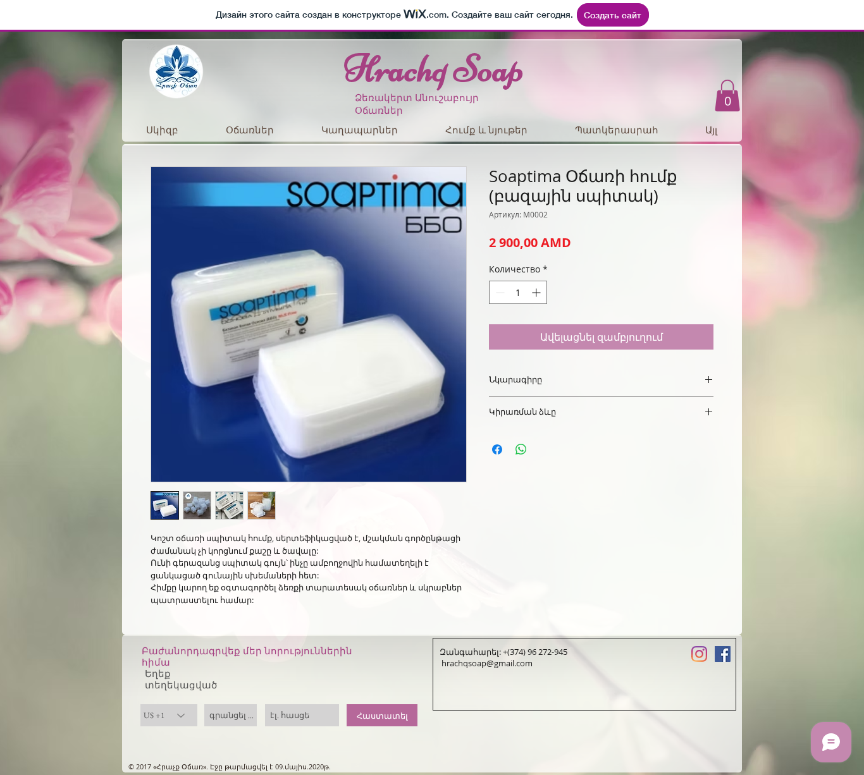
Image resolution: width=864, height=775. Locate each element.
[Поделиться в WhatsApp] (521, 449)
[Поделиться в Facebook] (497, 449)
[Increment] (537, 292)
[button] (727, 95)
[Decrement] (499, 292)
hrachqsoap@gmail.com (486, 663)
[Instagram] (699, 654)
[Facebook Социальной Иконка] (723, 654)
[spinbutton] (518, 292)
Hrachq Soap (434, 69)
